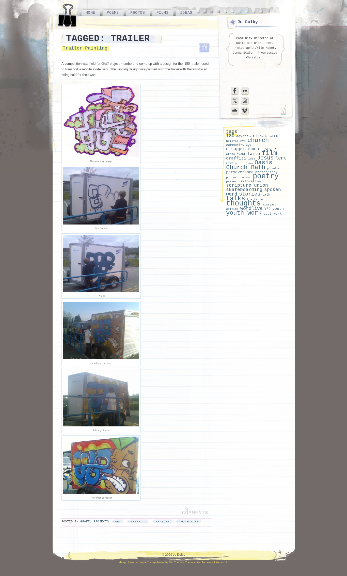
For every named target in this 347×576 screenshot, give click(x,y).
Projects (101, 521)
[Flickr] (245, 94)
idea (251, 158)
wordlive (251, 208)
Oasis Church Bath (249, 165)
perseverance (240, 172)
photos (231, 177)
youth (278, 209)
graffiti (138, 521)
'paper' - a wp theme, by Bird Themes (162, 562)
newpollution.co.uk (217, 562)
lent (281, 158)
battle (274, 136)
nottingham (244, 163)
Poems (113, 12)
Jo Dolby (248, 22)
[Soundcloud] (235, 114)
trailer (162, 521)
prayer (231, 181)
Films (162, 12)
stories (249, 194)
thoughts (243, 203)
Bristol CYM (236, 141)
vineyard (269, 204)
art (118, 521)
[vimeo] (245, 114)
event (241, 154)
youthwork (272, 214)
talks (235, 198)
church (258, 140)
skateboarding (244, 190)
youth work (189, 521)
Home (90, 12)
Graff (85, 521)
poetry (266, 176)
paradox (273, 168)
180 (230, 135)
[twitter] (235, 104)
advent (242, 136)
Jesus (265, 158)
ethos (230, 154)
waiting (232, 209)
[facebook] (235, 94)
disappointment (244, 149)
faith (253, 154)
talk (266, 195)
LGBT (229, 163)
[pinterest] (245, 104)
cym (248, 145)
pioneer (245, 177)
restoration (250, 181)
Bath (263, 136)
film (269, 153)
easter (271, 149)
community (235, 145)
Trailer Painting (85, 48)
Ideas (186, 12)
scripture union (247, 185)
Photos (137, 12)
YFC (267, 209)
